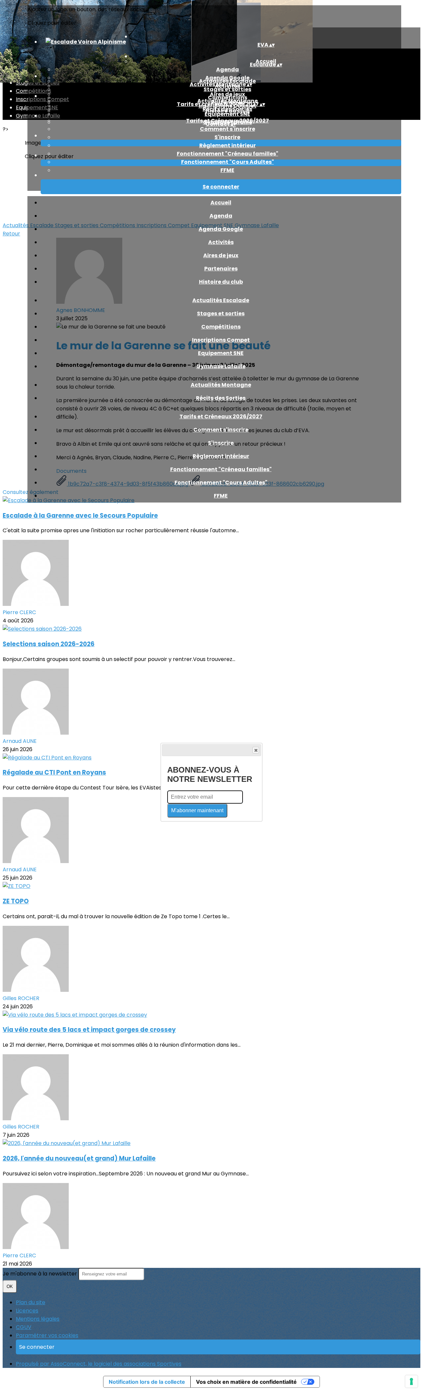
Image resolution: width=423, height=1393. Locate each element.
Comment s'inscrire (227, 129)
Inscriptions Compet (221, 340)
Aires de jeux (220, 255)
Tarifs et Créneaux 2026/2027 (220, 416)
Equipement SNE (227, 114)
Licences (27, 1310)
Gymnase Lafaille (221, 366)
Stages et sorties (227, 89)
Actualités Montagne (221, 385)
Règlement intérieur (227, 145)
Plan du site (30, 1302)
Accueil (221, 202)
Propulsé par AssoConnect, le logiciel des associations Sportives (98, 1364)
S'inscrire (227, 137)
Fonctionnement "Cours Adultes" (227, 162)
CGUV (23, 1327)
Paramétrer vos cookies (47, 1335)
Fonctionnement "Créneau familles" (227, 153)
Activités (221, 242)
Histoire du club (221, 282)
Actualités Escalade (220, 300)
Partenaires (221, 268)
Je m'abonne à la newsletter (40, 1273)
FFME (227, 170)
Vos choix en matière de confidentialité (246, 1381)
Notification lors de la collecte (147, 1381)
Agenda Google (221, 229)
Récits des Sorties (227, 109)
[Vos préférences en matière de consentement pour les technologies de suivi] (411, 1381)
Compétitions (221, 327)
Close (255, 750)
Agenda (227, 69)
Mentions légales (37, 1319)
